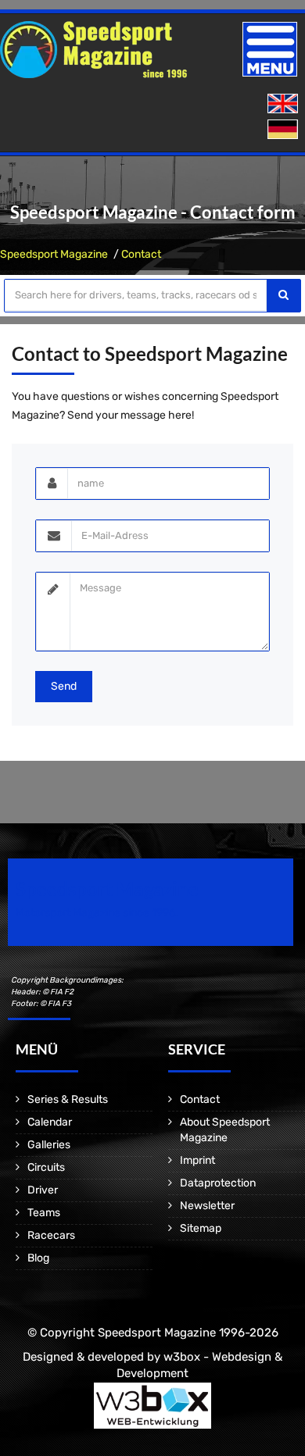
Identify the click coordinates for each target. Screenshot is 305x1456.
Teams (43, 1212)
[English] (284, 104)
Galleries (48, 1144)
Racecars (51, 1235)
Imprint (197, 1160)
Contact (141, 254)
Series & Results (67, 1099)
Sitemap (200, 1228)
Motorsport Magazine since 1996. (97, 912)
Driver (42, 1190)
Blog (38, 1258)
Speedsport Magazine (54, 254)
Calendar (49, 1122)
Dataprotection (218, 1183)
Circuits (46, 1167)
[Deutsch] (284, 130)
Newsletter (207, 1205)
